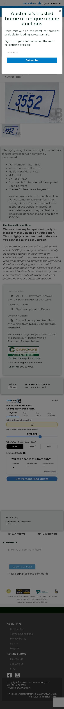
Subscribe (32, 60)
